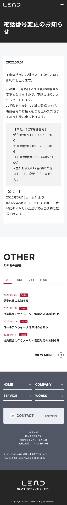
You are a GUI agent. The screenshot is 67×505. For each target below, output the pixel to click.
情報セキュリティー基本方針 (33, 439)
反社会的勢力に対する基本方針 (33, 443)
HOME (8, 384)
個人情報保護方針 (33, 436)
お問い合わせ (37, 416)
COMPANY (43, 384)
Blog (31, 279)
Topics (19, 279)
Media (43, 279)
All (7, 279)
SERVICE (10, 395)
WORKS (41, 395)
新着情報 (33, 432)
